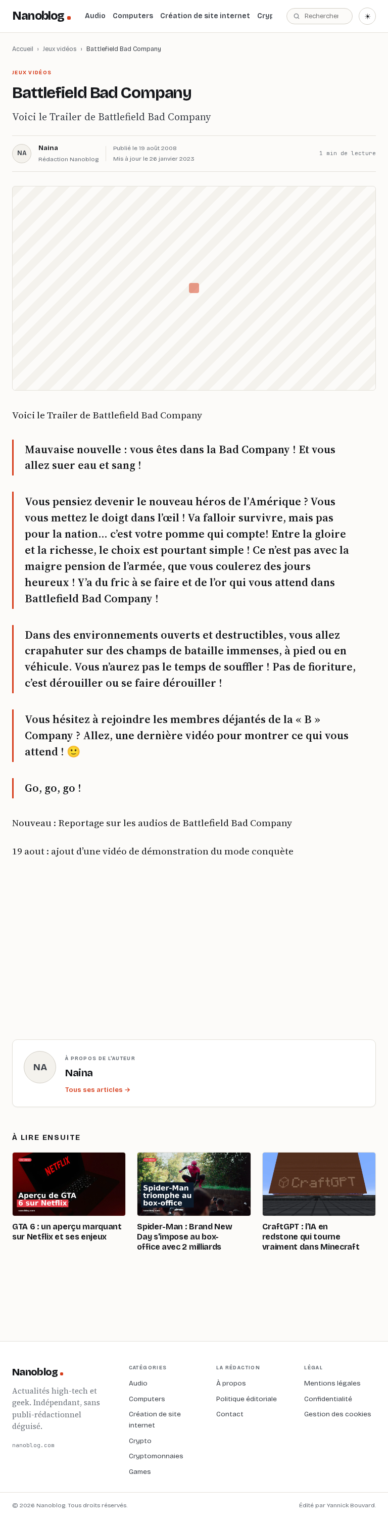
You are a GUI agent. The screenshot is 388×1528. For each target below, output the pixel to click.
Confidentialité (328, 1399)
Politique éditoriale (246, 1399)
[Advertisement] (184, 946)
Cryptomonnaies (156, 1456)
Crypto (269, 16)
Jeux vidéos (60, 49)
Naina (48, 148)
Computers (133, 16)
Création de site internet (205, 16)
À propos (231, 1383)
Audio (95, 16)
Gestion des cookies (337, 1414)
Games (140, 1471)
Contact (230, 1414)
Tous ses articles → (97, 1090)
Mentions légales (332, 1383)
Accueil (22, 49)
